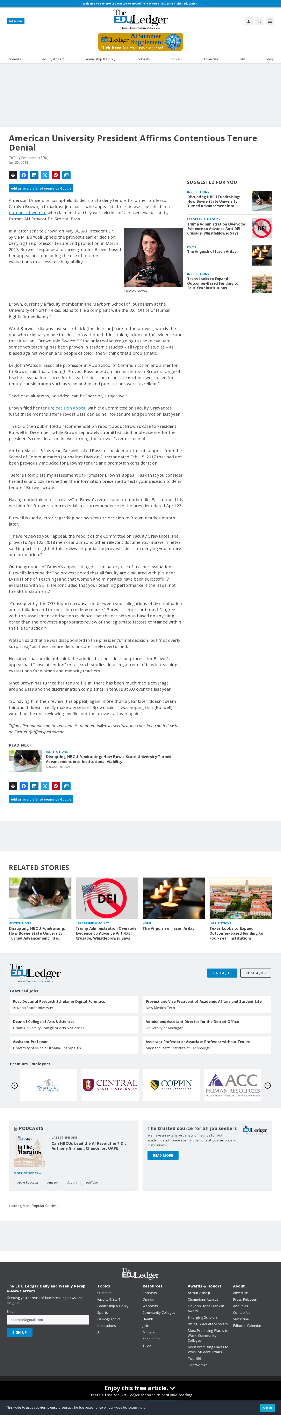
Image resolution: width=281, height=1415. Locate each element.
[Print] (13, 175)
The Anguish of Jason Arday (212, 251)
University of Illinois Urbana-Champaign (47, 1048)
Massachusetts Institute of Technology (178, 1048)
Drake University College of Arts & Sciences (48, 1027)
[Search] (259, 21)
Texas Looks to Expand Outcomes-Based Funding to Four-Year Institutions (212, 283)
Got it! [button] (267, 1407)
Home (191, 246)
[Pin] (56, 175)
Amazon (53, 1182)
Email (11, 1311)
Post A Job (256, 973)
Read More (163, 1155)
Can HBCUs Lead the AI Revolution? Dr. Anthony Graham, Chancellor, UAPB (89, 1146)
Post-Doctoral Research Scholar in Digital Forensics (59, 1001)
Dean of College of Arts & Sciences (43, 1021)
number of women (27, 212)
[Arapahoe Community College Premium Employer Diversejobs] (110, 1085)
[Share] (24, 175)
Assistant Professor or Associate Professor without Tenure (198, 1042)
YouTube (92, 1182)
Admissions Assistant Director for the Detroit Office (192, 1021)
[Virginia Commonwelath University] (232, 1085)
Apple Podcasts (28, 1182)
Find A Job (222, 973)
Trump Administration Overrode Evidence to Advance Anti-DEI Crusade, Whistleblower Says (216, 229)
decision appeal (71, 408)
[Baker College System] (171, 1085)
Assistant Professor (30, 1042)
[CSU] (48, 1085)
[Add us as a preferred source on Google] (66, 175)
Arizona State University (33, 1007)
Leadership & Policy (204, 219)
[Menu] (270, 21)
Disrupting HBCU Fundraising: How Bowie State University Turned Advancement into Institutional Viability (109, 759)
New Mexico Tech (160, 1007)
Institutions (57, 752)
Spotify (72, 1182)
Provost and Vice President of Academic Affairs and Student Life (204, 1001)
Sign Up (19, 1332)
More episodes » (27, 1173)
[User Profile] (249, 21)
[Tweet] (45, 175)
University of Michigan (164, 1027)
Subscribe (15, 21)
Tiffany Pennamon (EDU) (29, 157)
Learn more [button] (137, 1407)
